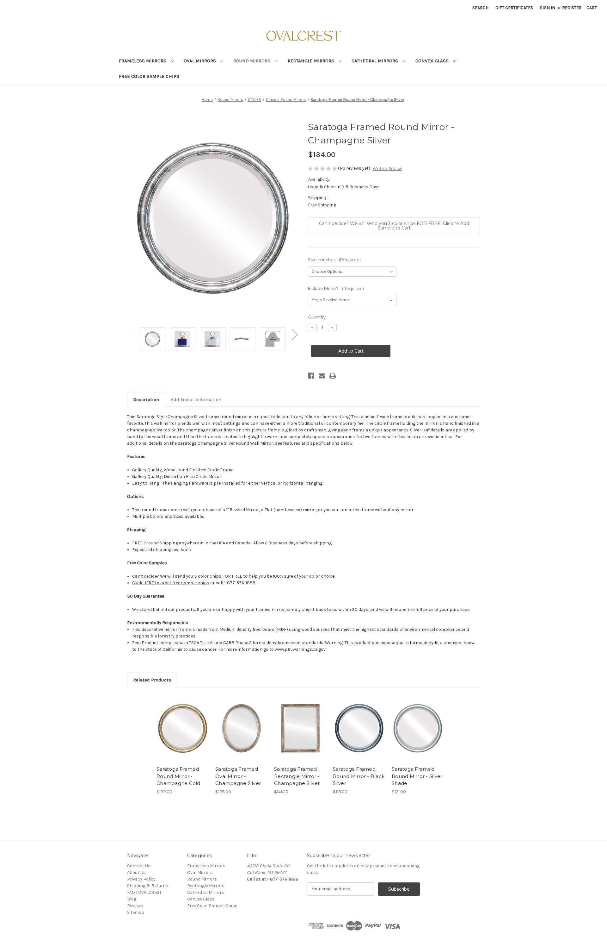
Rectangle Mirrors (311, 61)
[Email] (322, 375)
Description (146, 399)
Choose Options (182, 728)
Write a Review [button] (387, 168)
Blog (131, 899)
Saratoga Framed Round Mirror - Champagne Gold (178, 776)
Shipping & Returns (147, 885)
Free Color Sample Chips (149, 76)
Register (572, 7)
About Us (136, 872)
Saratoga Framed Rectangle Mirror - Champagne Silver (297, 776)
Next (294, 334)
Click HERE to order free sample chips (170, 583)
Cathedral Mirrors (375, 61)
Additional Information (196, 399)
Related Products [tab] (152, 680)
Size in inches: (334, 259)
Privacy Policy (141, 879)
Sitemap (135, 912)
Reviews (135, 905)
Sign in (547, 7)
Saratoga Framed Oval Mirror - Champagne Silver (238, 776)
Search (480, 7)
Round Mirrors (252, 61)
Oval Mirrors (200, 61)
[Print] (332, 375)
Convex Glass (432, 61)
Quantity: (317, 316)
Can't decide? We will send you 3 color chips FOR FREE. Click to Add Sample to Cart (394, 226)
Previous (132, 334)
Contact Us (138, 866)
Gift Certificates (514, 7)
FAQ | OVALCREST (144, 892)
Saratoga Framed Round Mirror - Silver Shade (417, 776)
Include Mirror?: (336, 288)
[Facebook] (311, 375)
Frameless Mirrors (143, 61)
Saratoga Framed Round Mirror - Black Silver (358, 776)
